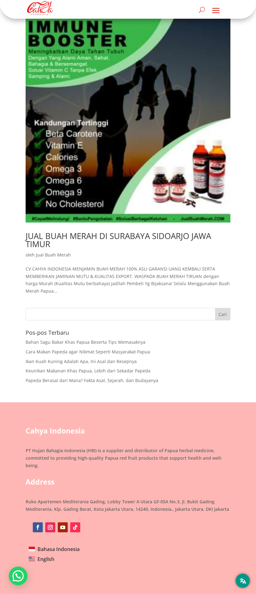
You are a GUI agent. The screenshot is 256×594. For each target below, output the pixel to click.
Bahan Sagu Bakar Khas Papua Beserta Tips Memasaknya (85, 342)
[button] (18, 576)
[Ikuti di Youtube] (63, 527)
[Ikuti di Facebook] (38, 527)
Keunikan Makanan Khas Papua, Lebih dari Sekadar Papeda (88, 371)
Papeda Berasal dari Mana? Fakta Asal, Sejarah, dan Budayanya (92, 380)
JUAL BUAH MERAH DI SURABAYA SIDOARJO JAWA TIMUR (118, 240)
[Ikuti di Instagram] (50, 527)
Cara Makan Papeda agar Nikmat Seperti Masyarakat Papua (88, 352)
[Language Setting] (243, 581)
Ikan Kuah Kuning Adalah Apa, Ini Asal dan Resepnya (81, 361)
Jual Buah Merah (53, 255)
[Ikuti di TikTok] (75, 527)
